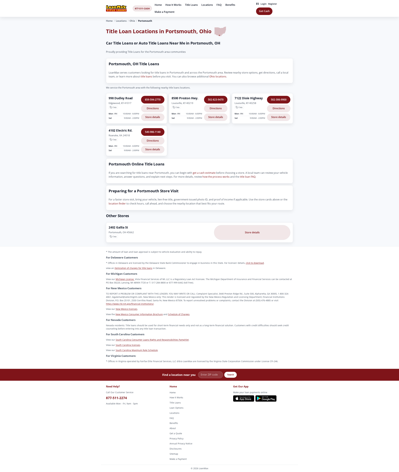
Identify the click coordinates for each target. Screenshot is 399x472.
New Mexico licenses (126, 309)
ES (257, 3)
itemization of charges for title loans (133, 268)
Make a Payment (164, 12)
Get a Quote (176, 433)
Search (230, 375)
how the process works (216, 177)
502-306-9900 (278, 99)
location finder (117, 203)
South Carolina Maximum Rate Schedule (137, 350)
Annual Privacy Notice (181, 443)
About (173, 428)
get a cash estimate (204, 173)
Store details (152, 117)
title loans (146, 76)
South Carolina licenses (128, 345)
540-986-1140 (153, 132)
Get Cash (264, 11)
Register (272, 3)
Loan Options (176, 407)
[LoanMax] (118, 8)
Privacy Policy (176, 438)
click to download (255, 262)
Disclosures (176, 448)
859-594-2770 (153, 99)
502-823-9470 (216, 99)
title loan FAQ (247, 177)
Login (264, 3)
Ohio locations (217, 76)
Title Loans (191, 5)
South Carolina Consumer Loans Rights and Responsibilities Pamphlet (152, 339)
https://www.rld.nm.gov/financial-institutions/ (130, 303)
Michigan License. (125, 279)
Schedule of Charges (179, 314)
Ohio (132, 20)
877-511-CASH (142, 8)
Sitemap (174, 453)
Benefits (230, 5)
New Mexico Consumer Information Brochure (139, 314)
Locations (207, 5)
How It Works (173, 5)
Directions (153, 108)
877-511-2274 (116, 398)
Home (158, 5)
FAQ (219, 5)
